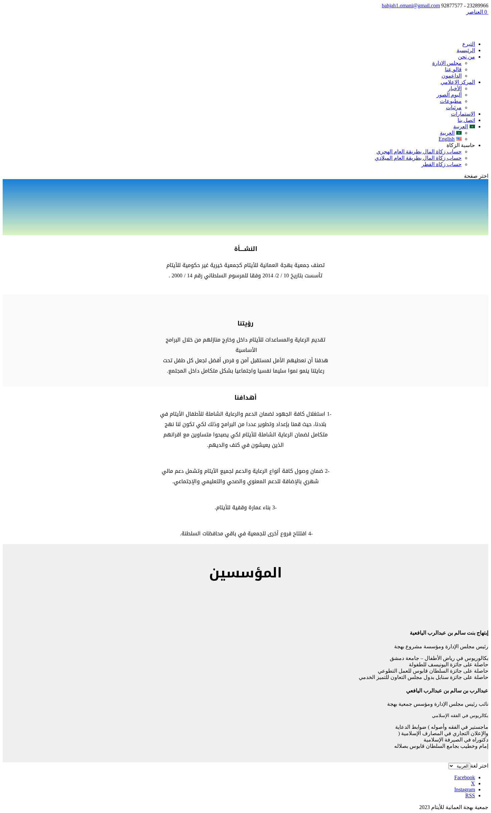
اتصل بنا (466, 120)
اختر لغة (479, 766)
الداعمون (452, 76)
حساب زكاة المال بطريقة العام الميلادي (418, 158)
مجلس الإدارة (447, 63)
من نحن (466, 56)
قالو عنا (453, 69)
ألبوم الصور (449, 95)
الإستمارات (463, 114)
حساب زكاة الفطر (442, 164)
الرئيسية (466, 50)
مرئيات (454, 107)
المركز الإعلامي (458, 82)
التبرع (468, 44)
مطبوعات (451, 101)
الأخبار (455, 88)
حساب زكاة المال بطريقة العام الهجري (419, 151)
